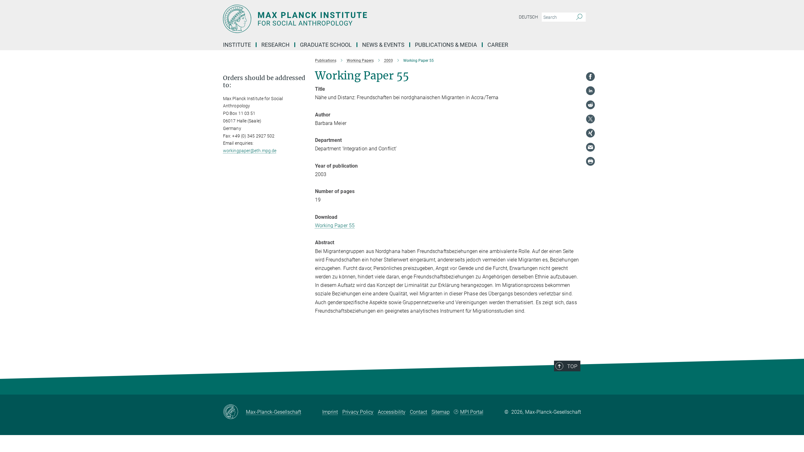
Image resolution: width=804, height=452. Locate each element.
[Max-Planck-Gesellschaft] (234, 412)
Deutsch (528, 16)
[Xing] (590, 133)
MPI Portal (471, 412)
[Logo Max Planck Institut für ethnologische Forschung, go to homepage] (341, 19)
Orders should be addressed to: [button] (264, 81)
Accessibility (391, 412)
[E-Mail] (590, 147)
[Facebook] (590, 76)
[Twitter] (590, 119)
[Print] (590, 161)
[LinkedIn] (590, 90)
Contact (418, 412)
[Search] (579, 17)
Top (572, 366)
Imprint (330, 412)
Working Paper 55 (335, 226)
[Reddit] (590, 105)
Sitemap (441, 412)
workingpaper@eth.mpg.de (249, 150)
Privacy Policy (357, 412)
